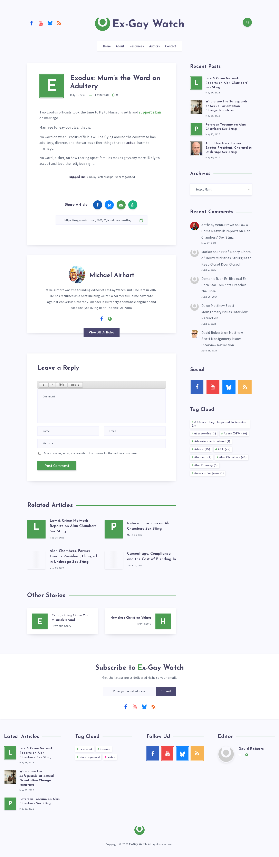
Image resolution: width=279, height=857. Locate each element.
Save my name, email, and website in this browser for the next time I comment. (91, 453)
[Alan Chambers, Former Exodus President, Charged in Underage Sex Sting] (36, 560)
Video (111, 757)
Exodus (90, 177)
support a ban (150, 112)
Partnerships (105, 177)
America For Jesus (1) (209, 473)
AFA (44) (224, 449)
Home (107, 46)
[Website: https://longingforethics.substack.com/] (110, 319)
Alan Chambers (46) (233, 457)
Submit (166, 691)
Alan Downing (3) (206, 465)
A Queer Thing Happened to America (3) (219, 424)
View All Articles (101, 332)
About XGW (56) (235, 433)
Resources (136, 46)
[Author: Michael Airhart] (77, 274)
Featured (85, 749)
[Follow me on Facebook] (101, 319)
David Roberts (212, 332)
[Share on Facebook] (97, 204)
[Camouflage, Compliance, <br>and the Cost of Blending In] (114, 560)
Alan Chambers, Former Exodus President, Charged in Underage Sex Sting (73, 556)
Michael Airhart (111, 275)
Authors (154, 46)
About (120, 46)
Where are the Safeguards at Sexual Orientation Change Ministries (226, 106)
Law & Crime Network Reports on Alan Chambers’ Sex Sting (73, 526)
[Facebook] (31, 22)
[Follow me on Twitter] (93, 318)
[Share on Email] (121, 204)
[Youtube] (41, 22)
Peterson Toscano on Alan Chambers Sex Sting (225, 127)
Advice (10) (202, 449)
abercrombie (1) (205, 433)
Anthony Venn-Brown (217, 225)
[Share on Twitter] (109, 204)
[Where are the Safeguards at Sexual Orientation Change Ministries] (196, 106)
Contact (170, 46)
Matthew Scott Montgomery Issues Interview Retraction (224, 311)
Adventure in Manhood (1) (212, 441)
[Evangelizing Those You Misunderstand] (62, 621)
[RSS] (59, 22)
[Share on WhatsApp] (132, 204)
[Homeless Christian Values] (140, 621)
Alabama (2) (203, 457)
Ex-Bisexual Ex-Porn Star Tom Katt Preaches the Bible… (224, 284)
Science (105, 749)
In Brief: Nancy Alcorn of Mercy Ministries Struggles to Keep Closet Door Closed (226, 258)
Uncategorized (125, 177)
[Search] (247, 22)
